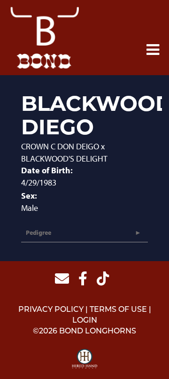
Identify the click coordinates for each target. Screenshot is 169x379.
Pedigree (38, 232)
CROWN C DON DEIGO (60, 146)
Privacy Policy (51, 310)
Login (84, 321)
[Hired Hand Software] (85, 359)
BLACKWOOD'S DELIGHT (64, 158)
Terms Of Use (118, 310)
